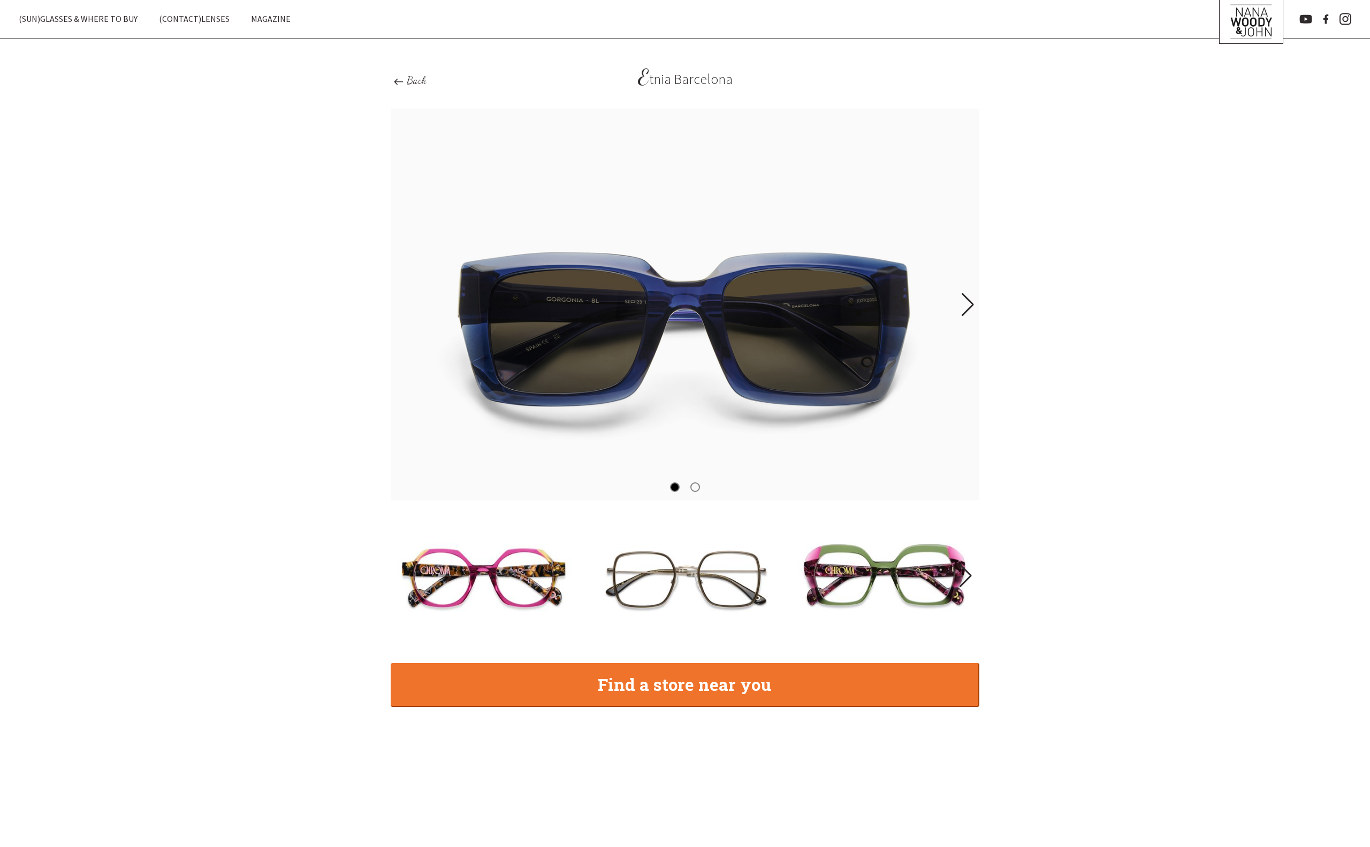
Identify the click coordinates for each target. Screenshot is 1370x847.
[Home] (1251, 19)
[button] (967, 305)
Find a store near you (684, 684)
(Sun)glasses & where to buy (78, 18)
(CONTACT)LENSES (194, 18)
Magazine (271, 18)
